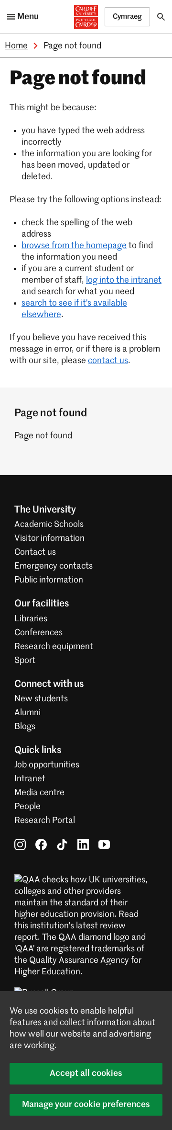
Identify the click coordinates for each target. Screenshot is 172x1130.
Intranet (29, 779)
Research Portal (44, 820)
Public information (48, 580)
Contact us (35, 552)
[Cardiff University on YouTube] (104, 844)
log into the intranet (123, 280)
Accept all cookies (86, 1073)
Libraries (30, 619)
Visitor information (49, 538)
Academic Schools (49, 524)
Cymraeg (127, 16)
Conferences (38, 632)
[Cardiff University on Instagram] (20, 844)
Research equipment (53, 646)
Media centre (39, 792)
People (27, 806)
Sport (24, 660)
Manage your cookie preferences (86, 1104)
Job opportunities (46, 765)
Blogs (24, 726)
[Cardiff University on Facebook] (41, 844)
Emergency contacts (53, 566)
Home (16, 46)
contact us (108, 360)
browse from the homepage (74, 245)
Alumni (27, 712)
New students (41, 699)
